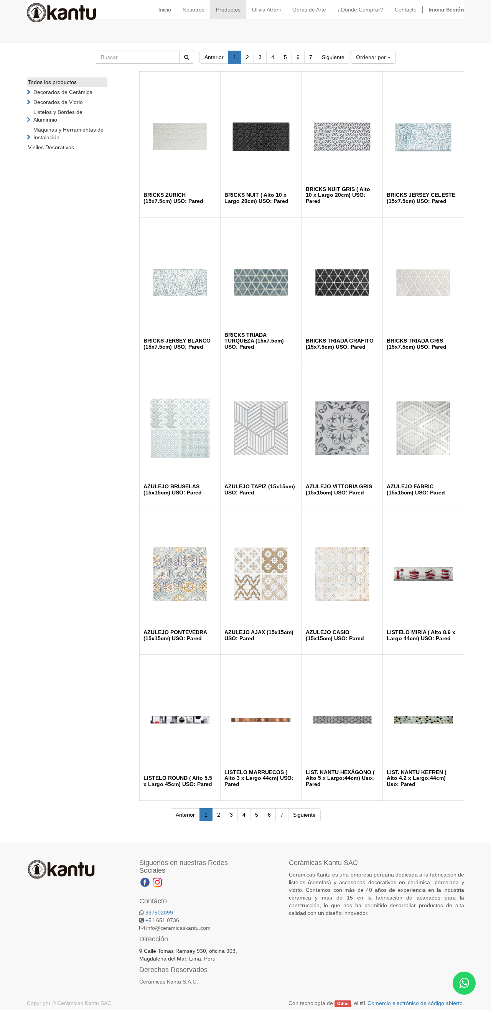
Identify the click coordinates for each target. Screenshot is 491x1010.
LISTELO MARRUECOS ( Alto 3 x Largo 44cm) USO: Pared (258, 778)
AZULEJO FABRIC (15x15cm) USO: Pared (416, 489)
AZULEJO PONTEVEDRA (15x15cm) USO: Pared (175, 635)
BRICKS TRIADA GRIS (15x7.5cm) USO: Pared (417, 343)
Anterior (214, 57)
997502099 (159, 912)
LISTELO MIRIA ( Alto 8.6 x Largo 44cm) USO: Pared (421, 635)
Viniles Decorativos (51, 147)
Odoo (343, 1003)
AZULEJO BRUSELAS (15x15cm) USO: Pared (172, 489)
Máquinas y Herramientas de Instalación (68, 133)
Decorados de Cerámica (62, 92)
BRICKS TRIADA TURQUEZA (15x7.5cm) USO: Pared (254, 341)
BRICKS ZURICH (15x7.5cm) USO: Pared (173, 198)
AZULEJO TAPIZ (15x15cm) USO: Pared (259, 489)
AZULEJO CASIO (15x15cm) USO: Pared (335, 635)
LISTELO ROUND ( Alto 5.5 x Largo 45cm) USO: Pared (177, 781)
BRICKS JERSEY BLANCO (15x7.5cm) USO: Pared (177, 343)
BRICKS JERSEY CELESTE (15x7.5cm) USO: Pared (421, 198)
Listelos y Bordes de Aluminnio (57, 116)
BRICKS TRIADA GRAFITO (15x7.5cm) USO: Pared (340, 343)
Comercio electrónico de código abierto (415, 1003)
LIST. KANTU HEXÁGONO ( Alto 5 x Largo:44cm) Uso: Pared (340, 778)
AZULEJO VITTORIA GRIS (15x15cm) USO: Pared (339, 489)
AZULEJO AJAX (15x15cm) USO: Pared (258, 635)
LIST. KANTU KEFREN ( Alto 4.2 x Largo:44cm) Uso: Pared (417, 778)
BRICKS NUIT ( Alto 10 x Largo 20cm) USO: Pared (256, 198)
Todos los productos (52, 82)
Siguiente (333, 57)
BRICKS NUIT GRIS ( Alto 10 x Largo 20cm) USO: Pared (338, 195)
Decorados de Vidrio (58, 102)
